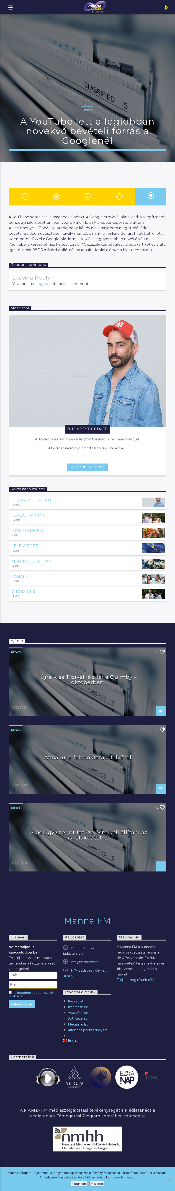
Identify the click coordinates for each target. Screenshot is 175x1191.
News (87, 110)
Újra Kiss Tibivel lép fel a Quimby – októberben (89, 680)
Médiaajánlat (78, 1024)
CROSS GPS (23, 591)
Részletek (97, 1184)
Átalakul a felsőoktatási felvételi (88, 757)
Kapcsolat (75, 1001)
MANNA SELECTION (31, 561)
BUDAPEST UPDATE (32, 500)
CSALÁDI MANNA (28, 515)
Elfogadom (79, 1184)
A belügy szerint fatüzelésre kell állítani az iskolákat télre (88, 835)
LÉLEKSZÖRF (25, 546)
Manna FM (87, 920)
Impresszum (78, 1007)
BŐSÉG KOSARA (28, 530)
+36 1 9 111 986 (82, 948)
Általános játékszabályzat (88, 1030)
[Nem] (169, 1179)
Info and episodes (87, 467)
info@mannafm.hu (85, 962)
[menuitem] (87, 1040)
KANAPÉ (20, 576)
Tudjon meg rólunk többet (138, 980)
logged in (45, 284)
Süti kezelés (77, 1018)
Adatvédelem (79, 1013)
